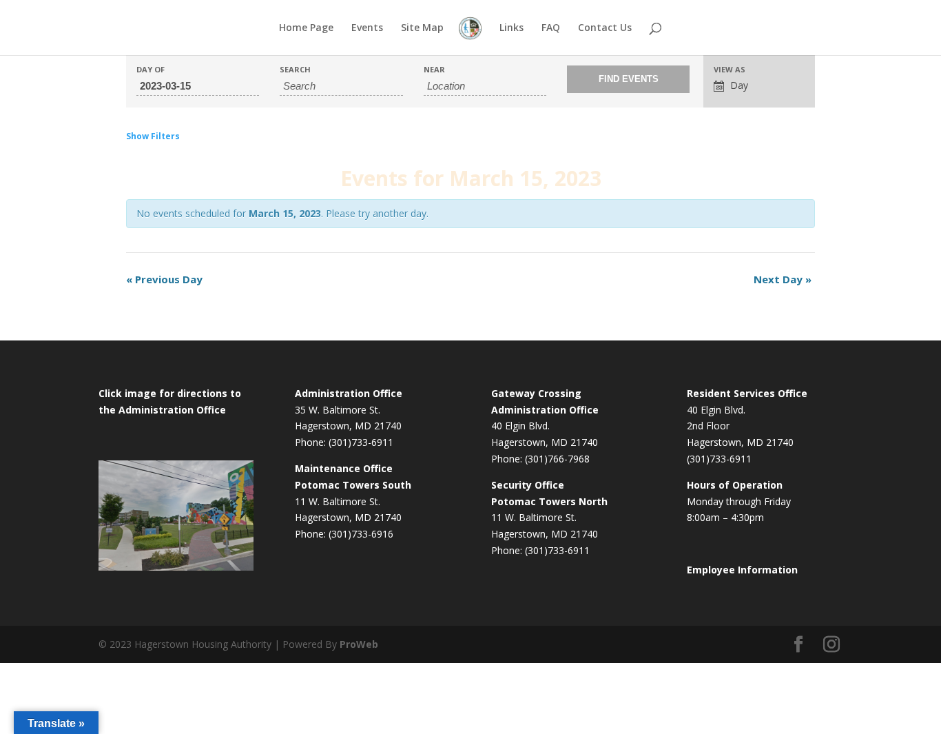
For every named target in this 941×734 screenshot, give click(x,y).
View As (729, 69)
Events (367, 28)
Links (511, 28)
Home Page (306, 28)
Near (434, 69)
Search (295, 69)
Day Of (150, 69)
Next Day (782, 279)
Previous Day (164, 279)
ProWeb (359, 644)
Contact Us (605, 28)
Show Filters (153, 136)
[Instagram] (831, 644)
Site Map (422, 28)
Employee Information (742, 569)
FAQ (550, 28)
